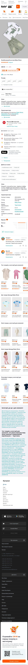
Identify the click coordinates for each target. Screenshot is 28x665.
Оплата (3, 602)
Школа (4, 498)
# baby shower (20, 173)
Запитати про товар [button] (12, 126)
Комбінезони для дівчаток (14, 425)
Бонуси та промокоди (7, 596)
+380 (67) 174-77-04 (7, 561)
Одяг (4, 487)
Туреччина (4, 113)
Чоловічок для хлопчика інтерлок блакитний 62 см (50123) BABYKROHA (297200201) (13, 463)
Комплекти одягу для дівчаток (15, 415)
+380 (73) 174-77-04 (7, 563)
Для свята (5, 499)
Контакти (4, 611)
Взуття (4, 489)
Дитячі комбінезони (12, 419)
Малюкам (5, 490)
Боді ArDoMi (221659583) (8, 438)
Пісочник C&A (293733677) (15, 452)
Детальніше (7, 106)
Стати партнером (4, 2)
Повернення (5, 608)
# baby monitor (15, 170)
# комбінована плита (7, 167)
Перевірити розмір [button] (7, 84)
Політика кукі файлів (7, 621)
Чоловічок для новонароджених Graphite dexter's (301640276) (12, 470)
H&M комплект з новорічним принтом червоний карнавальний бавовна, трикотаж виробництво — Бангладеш (14, 446)
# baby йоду (5, 173)
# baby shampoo (6, 170)
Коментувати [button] (9, 245)
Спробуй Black (14, 528)
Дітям (4, 484)
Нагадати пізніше (14, 661)
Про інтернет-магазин (7, 546)
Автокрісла (5, 501)
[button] (7, 231)
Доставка (4, 605)
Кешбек (3, 587)
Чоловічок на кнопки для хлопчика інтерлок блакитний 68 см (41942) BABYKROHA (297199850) (13, 460)
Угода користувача (6, 614)
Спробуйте (10, 5)
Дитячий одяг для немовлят (9, 416)
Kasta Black (4, 584)
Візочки (5, 503)
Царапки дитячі (11, 424)
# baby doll (16, 167)
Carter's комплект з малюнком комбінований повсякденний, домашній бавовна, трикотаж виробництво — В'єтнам (13, 455)
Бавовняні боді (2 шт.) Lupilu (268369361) (12, 449)
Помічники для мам (8, 505)
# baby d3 (4, 176)
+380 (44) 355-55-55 (7, 559)
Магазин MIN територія (13, 121)
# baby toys (11, 176)
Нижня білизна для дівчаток (9, 422)
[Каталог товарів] (18, 6)
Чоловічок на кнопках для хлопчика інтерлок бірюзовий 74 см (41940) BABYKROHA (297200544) (14, 466)
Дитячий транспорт (8, 494)
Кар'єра (4, 549)
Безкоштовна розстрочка (8, 593)
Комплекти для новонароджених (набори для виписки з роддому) (13, 414)
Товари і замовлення (7, 581)
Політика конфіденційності (8, 618)
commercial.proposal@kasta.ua (9, 569)
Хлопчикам (14, 113)
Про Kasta (4, 578)
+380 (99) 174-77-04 (7, 565)
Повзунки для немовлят (16, 421)
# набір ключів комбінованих (9, 179)
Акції (3, 599)
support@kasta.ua (6, 567)
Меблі (4, 496)
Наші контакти (5, 543)
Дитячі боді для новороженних (10, 410)
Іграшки (5, 492)
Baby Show (19, 112)
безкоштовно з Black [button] (9, 135)
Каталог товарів (14, 533)
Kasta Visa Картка (6, 590)
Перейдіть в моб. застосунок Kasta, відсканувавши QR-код (17, 653)
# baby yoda (12, 173)
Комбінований (5, 115)
